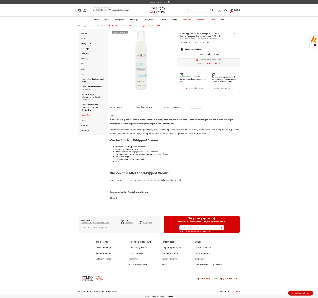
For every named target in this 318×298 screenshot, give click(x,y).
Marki (83, 69)
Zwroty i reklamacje (104, 253)
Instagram (147, 223)
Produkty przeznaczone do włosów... (92, 88)
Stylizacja (85, 48)
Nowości (84, 125)
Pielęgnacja (86, 43)
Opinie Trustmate (202, 253)
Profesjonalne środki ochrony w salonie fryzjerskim (90, 107)
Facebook (129, 223)
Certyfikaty (200, 259)
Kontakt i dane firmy (204, 247)
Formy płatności (136, 253)
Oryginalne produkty (171, 253)
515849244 (101, 10)
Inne (82, 74)
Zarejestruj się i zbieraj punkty (96, 223)
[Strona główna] (157, 10)
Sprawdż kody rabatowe (301, 293)
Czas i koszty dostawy (138, 247)
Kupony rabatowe (169, 259)
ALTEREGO (193, 38)
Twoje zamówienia (104, 247)
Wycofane (86, 115)
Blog (164, 264)
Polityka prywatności (138, 264)
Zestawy (84, 58)
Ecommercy (235, 291)
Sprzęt (83, 64)
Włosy (83, 38)
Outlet (83, 120)
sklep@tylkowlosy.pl (120, 10)
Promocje (85, 130)
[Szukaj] (212, 10)
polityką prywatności (217, 231)
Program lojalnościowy (171, 247)
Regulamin (133, 259)
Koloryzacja (86, 53)
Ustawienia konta (103, 259)
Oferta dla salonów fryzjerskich (208, 264)
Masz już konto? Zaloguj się (95, 227)
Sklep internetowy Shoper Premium (159, 296)
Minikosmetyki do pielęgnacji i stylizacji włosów (91, 97)
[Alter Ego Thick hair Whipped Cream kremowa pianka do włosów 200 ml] (141, 60)
